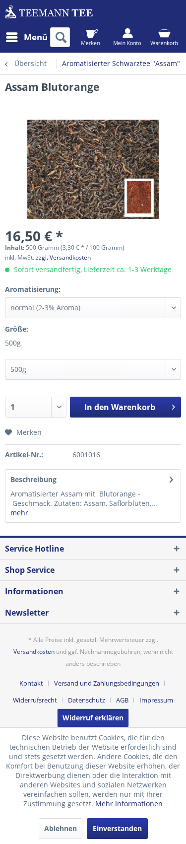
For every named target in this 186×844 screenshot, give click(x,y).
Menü (36, 37)
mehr (19, 512)
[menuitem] (26, 37)
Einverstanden (117, 828)
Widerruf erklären (93, 717)
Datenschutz (86, 700)
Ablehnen (60, 828)
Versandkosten (34, 651)
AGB (122, 700)
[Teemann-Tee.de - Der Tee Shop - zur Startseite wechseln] (49, 13)
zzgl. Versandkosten (63, 257)
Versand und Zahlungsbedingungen (106, 683)
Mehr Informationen (129, 803)
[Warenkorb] (164, 37)
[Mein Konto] (127, 37)
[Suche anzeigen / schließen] (60, 37)
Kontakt (31, 683)
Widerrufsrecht (35, 700)
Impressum (156, 700)
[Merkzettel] (90, 37)
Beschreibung (33, 479)
